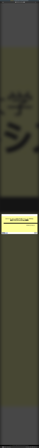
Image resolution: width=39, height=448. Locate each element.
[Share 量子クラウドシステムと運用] (33, 447)
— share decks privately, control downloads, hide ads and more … (19, 0)
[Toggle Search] (35, 2)
